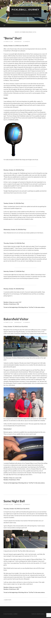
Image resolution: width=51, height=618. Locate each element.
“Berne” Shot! (13, 38)
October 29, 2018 (8, 41)
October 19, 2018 (8, 322)
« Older (7, 599)
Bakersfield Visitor (16, 319)
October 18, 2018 (8, 504)
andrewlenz (18, 41)
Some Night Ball (14, 501)
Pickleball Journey (25, 9)
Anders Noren (40, 613)
